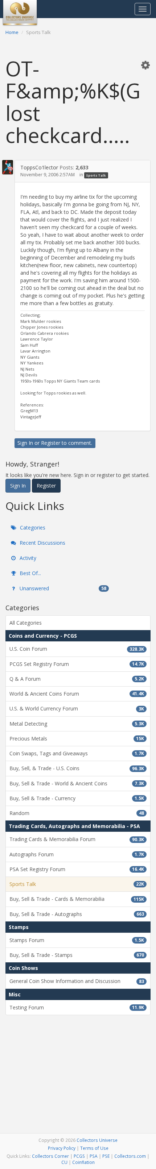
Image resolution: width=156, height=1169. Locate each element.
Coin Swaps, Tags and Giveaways (76, 753)
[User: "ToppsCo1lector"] (7, 167)
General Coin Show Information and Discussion (76, 981)
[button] (145, 65)
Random (76, 813)
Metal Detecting (76, 723)
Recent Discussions (41, 542)
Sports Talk (96, 175)
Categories (32, 527)
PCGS (79, 1156)
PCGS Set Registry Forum (76, 664)
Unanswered (62, 588)
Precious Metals (76, 738)
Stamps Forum (76, 940)
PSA (94, 1156)
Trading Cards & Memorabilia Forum (76, 839)
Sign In (25, 442)
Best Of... (29, 573)
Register (50, 442)
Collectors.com (130, 1156)
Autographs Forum (76, 854)
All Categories (25, 622)
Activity (27, 557)
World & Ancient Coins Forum (76, 693)
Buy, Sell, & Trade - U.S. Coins (76, 768)
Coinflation (83, 1162)
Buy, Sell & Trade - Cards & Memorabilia (76, 898)
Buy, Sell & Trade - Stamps (76, 954)
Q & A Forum (76, 678)
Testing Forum (76, 1007)
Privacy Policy (61, 1148)
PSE (106, 1156)
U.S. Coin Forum (76, 648)
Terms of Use (94, 1148)
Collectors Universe (97, 1140)
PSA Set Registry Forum (76, 869)
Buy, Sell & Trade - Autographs (76, 914)
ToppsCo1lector (39, 167)
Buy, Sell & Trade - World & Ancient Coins (76, 783)
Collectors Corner (50, 1156)
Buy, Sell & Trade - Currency (76, 798)
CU (64, 1162)
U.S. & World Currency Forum (76, 708)
